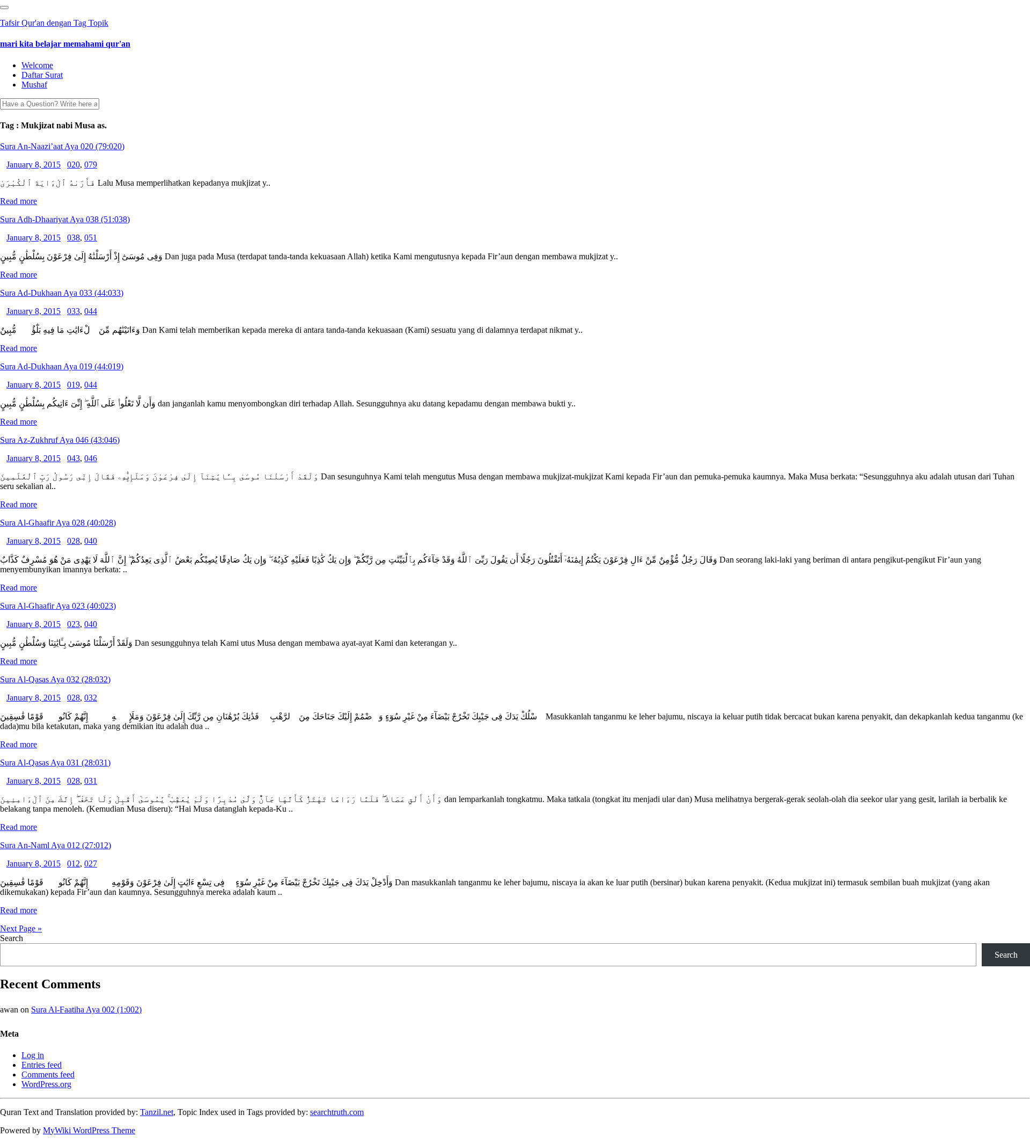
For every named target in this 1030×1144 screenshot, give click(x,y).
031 (90, 780)
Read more (18, 201)
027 (90, 863)
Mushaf (34, 84)
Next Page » (21, 928)
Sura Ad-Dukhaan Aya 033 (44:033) (61, 292)
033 (73, 311)
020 (73, 164)
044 (90, 311)
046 (90, 458)
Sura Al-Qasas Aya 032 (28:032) (55, 679)
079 (90, 164)
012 (73, 863)
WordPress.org (46, 1084)
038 (73, 237)
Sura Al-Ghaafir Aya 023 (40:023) (58, 605)
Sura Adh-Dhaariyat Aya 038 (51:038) (65, 219)
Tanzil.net (156, 1112)
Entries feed (41, 1064)
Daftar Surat (42, 74)
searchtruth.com (337, 1112)
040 (90, 540)
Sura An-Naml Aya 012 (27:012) (55, 845)
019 (73, 384)
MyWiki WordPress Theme (89, 1130)
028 (73, 540)
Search (11, 938)
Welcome (37, 65)
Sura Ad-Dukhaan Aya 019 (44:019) (61, 366)
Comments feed (48, 1074)
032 (90, 697)
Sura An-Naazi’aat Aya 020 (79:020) (62, 146)
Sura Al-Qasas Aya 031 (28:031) (55, 762)
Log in (32, 1055)
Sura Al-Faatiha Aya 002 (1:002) (86, 1009)
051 (90, 237)
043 (73, 458)
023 (73, 624)
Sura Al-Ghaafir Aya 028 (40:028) (58, 522)
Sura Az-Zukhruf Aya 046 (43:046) (60, 440)
